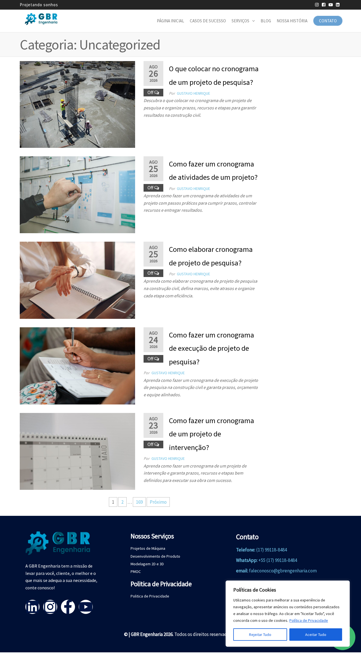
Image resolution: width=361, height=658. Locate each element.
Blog (266, 20)
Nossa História (292, 20)
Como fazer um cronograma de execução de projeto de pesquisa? (211, 348)
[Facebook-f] (68, 607)
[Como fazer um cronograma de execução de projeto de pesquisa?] (77, 365)
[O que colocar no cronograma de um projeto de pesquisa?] (77, 104)
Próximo (158, 502)
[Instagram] (50, 607)
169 (139, 502)
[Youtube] (86, 607)
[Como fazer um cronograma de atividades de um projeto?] (77, 194)
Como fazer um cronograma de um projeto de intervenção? (211, 434)
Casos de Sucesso (208, 20)
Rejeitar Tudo (260, 634)
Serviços (240, 20)
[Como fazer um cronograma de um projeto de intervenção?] (77, 451)
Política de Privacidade (308, 620)
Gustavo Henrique (193, 93)
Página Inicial (170, 20)
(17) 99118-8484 (271, 550)
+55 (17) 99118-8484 (277, 560)
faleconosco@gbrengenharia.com (283, 571)
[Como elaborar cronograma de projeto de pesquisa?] (77, 279)
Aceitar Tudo (315, 634)
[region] (288, 614)
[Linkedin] (32, 607)
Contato (328, 20)
